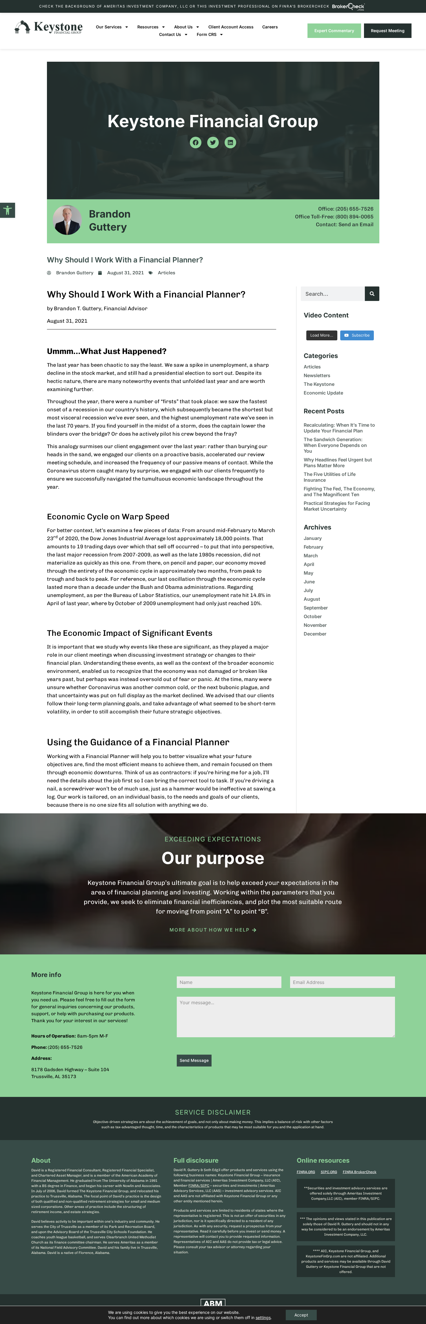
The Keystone (319, 384)
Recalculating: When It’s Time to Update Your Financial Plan (339, 428)
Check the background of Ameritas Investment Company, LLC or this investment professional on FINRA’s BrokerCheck (184, 6)
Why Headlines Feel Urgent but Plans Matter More (338, 462)
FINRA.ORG (306, 1172)
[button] (7, 210)
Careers (270, 26)
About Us (183, 26)
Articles (166, 272)
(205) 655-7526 (65, 1047)
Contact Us (170, 34)
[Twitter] (213, 142)
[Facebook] (195, 142)
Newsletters (317, 375)
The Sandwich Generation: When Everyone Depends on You (335, 445)
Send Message (194, 1060)
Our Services (109, 26)
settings (263, 1317)
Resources (148, 26)
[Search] (372, 293)
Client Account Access (231, 26)
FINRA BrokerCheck (359, 1172)
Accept (301, 1314)
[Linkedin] (230, 142)
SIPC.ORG (329, 1172)
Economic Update (323, 393)
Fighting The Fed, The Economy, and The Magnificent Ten (339, 491)
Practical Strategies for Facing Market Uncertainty (337, 506)
